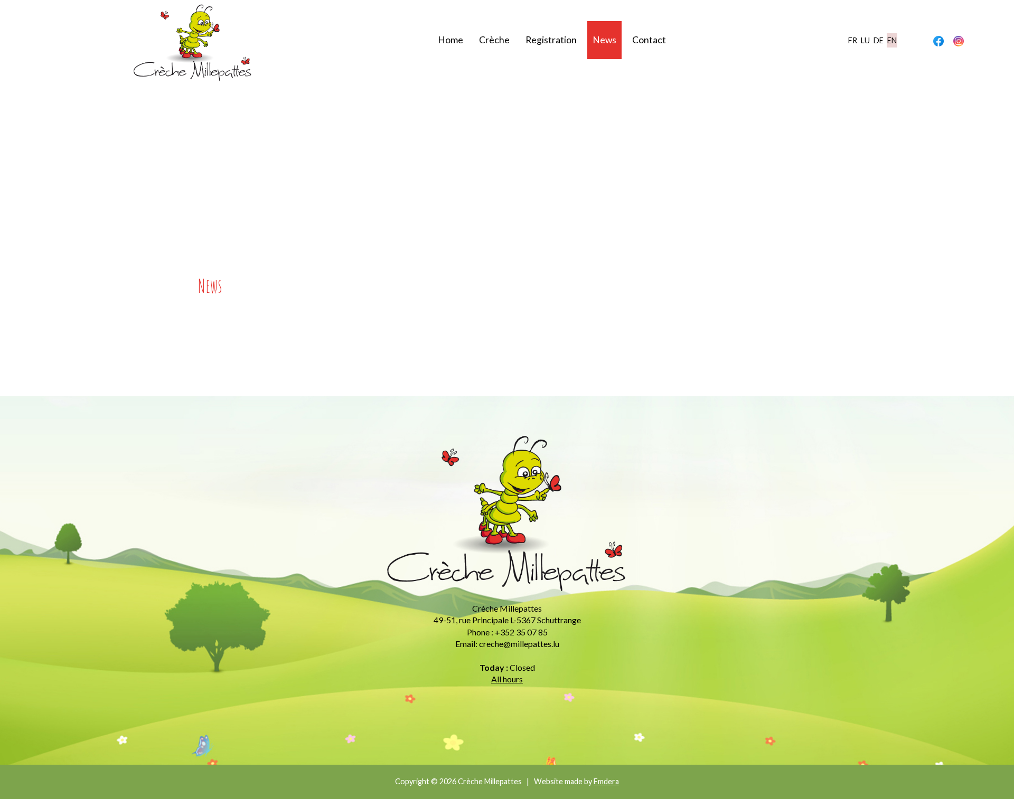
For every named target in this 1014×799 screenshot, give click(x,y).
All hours (507, 679)
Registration (551, 39)
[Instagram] (959, 41)
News (604, 39)
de (879, 40)
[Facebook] (938, 41)
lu (865, 40)
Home (450, 39)
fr (852, 40)
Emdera (606, 781)
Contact (649, 39)
